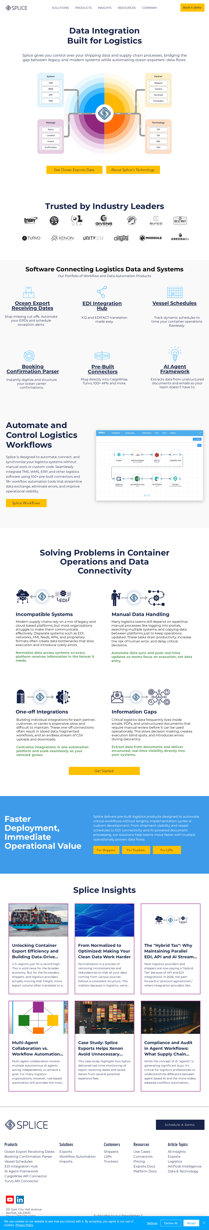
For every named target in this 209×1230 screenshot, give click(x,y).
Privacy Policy (24, 1225)
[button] (60, 7)
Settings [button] (152, 1223)
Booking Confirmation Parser (33, 368)
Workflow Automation (77, 1156)
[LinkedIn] (20, 1200)
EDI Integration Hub (102, 305)
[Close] (204, 1223)
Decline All (171, 1223)
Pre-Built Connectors (103, 369)
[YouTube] (10, 1200)
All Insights (177, 1152)
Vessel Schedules (174, 303)
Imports (65, 1161)
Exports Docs (144, 1166)
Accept (191, 1223)
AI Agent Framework (175, 368)
